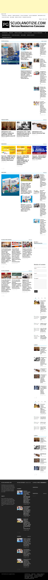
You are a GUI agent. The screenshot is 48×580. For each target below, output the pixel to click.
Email (35, 273)
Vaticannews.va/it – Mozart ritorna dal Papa (38, 132)
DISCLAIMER (12, 17)
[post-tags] (45, 298)
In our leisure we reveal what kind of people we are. (43, 318)
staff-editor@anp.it (8, 192)
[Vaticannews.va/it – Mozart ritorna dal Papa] (37, 453)
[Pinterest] (43, 19)
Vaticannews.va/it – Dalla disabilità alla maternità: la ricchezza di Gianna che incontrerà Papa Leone (24, 134)
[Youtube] (41, 19)
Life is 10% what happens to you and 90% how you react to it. (43, 330)
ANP (3, 181)
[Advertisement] (24, 6)
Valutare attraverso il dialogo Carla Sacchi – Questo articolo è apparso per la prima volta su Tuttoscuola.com (43, 63)
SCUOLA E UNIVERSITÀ (24, 15)
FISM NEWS (9, 15)
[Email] (46, 19)
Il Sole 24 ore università (39, 482)
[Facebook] (39, 19)
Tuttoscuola (5, 47)
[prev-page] (2, 140)
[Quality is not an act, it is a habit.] (37, 323)
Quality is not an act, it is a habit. (43, 324)
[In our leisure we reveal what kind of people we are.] (37, 316)
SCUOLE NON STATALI (5, 17)
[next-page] (3, 140)
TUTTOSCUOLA (4, 15)
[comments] (41, 298)
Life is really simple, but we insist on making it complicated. (43, 337)
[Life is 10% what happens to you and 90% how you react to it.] (37, 328)
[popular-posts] (35, 298)
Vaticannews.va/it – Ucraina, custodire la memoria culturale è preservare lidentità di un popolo (43, 378)
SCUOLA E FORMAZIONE (33, 15)
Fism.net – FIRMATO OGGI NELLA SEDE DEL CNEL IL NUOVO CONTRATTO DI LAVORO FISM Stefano (8, 158)
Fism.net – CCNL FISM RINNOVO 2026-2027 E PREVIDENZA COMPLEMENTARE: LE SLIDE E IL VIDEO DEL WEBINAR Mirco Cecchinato (23, 160)
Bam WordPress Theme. (11, 499)
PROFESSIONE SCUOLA (41, 15)
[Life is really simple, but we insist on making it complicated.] (37, 335)
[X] (42, 19)
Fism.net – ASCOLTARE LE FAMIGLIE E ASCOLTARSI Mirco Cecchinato (39, 157)
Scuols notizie (21, 482)
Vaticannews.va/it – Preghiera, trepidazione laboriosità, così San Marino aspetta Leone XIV (8, 134)
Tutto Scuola (5, 41)
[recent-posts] (38, 298)
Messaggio (36, 278)
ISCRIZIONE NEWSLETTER (26, 17)
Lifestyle (35, 487)
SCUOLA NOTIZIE (5, 270)
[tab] (35, 298)
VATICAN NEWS (4, 119)
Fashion (19, 488)
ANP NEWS (3, 172)
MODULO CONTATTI (18, 17)
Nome (35, 268)
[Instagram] (45, 19)
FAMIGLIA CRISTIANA (16, 15)
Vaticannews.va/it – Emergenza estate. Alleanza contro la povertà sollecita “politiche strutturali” (43, 468)
